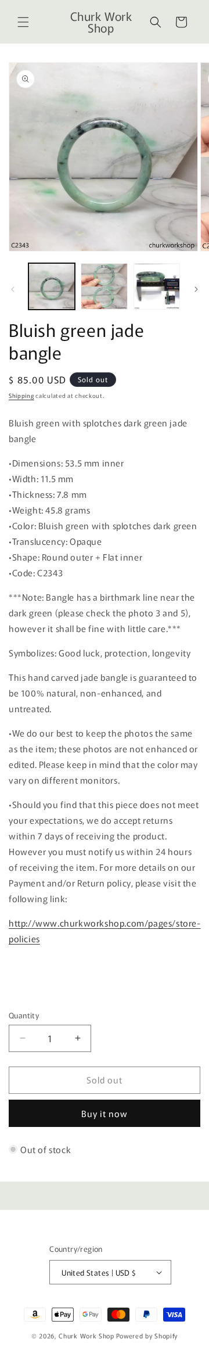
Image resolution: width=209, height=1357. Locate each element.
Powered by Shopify (147, 1335)
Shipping (21, 395)
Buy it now (104, 1113)
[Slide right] (196, 289)
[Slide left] (13, 289)
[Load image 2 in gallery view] (104, 286)
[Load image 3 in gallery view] (157, 286)
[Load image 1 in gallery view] (51, 286)
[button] (23, 22)
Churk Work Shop (86, 1335)
